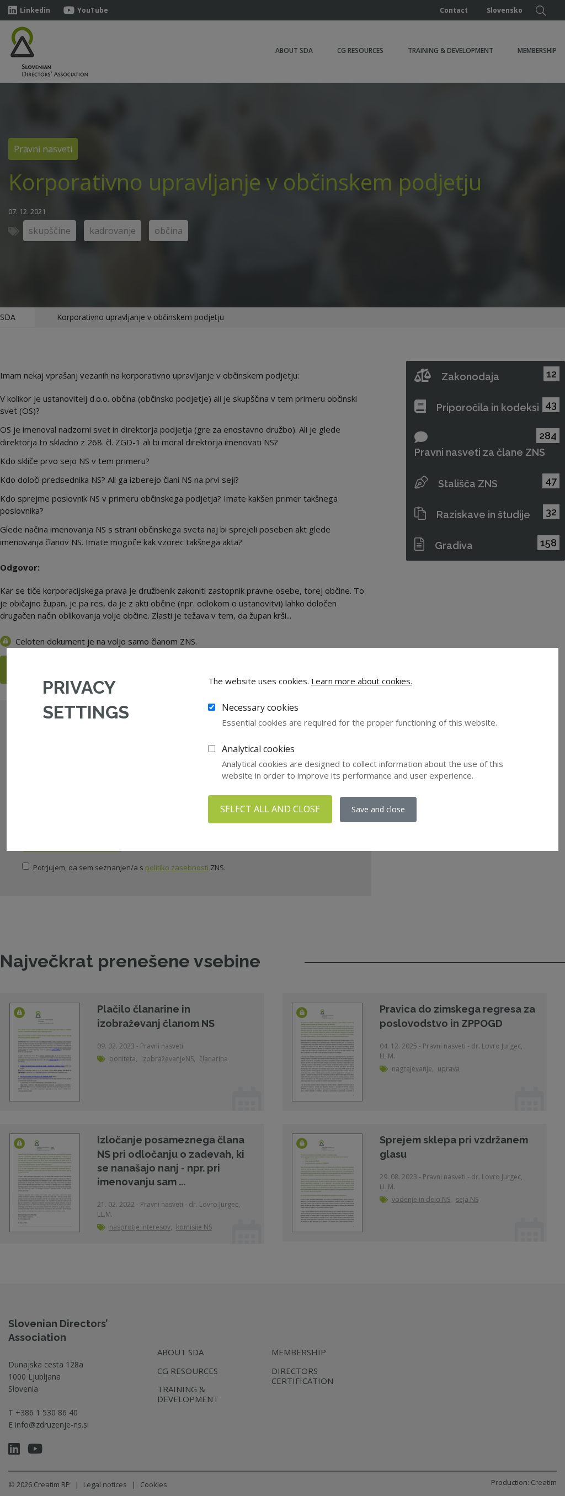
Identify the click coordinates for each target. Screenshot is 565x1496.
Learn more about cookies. (361, 680)
